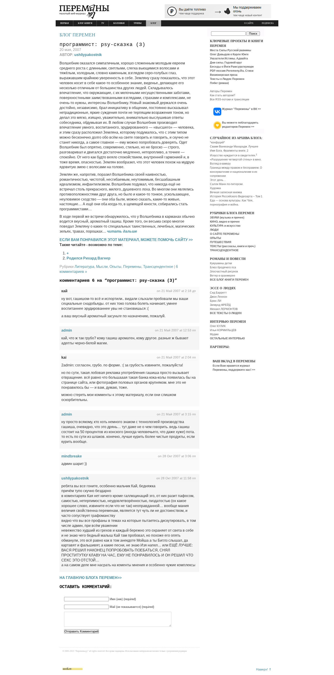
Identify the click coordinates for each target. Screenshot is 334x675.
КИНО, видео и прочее (225, 221)
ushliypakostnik (88, 55)
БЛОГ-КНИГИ (85, 23)
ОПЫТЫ (215, 238)
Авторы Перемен (221, 91)
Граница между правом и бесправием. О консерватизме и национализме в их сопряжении (236, 172)
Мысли (102, 267)
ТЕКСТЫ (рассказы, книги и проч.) (232, 246)
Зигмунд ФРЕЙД (220, 305)
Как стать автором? (222, 95)
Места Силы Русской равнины (230, 50)
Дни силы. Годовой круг (226, 62)
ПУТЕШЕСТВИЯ (220, 242)
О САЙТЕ (249, 23)
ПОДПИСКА (268, 23)
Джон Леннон (218, 296)
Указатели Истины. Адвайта (229, 58)
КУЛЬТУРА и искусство (225, 225)
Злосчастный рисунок (224, 271)
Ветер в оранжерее (222, 275)
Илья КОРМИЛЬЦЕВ (223, 330)
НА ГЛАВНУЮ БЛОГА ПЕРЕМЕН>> (91, 578)
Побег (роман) (219, 83)
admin (66, 330)
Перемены (132, 267)
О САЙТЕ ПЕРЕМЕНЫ (224, 234)
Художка (215, 188)
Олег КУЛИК (218, 326)
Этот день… (218, 180)
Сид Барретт (218, 292)
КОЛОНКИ (119, 23)
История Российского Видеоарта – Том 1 (236, 196)
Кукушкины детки (221, 263)
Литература (84, 267)
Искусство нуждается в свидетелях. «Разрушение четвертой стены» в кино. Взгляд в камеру (236, 159)
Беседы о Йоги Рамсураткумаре (232, 66)
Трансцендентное (158, 267)
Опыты (115, 267)
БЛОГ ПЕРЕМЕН (77, 35)
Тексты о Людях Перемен (227, 79)
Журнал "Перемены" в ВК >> (241, 109)
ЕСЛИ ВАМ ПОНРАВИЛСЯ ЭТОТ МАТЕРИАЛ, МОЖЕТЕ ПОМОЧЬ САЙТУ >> (126, 240)
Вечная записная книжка (226, 192)
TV (102, 23)
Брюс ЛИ (215, 300)
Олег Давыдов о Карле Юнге (229, 54)
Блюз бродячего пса (223, 267)
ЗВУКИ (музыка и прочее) (227, 217)
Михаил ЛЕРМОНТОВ (224, 309)
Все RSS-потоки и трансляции (229, 99)
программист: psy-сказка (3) (102, 45)
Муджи (214, 334)
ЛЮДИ (214, 229)
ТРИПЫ (138, 23)
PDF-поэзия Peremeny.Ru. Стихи (231, 70)
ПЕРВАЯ (64, 23)
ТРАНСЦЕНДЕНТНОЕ (224, 250)
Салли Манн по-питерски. (226, 184)
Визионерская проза (223, 74)
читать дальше (122, 231)
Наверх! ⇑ (264, 669)
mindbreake (71, 456)
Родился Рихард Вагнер (88, 258)
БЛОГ (154, 23)
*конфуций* (217, 142)
